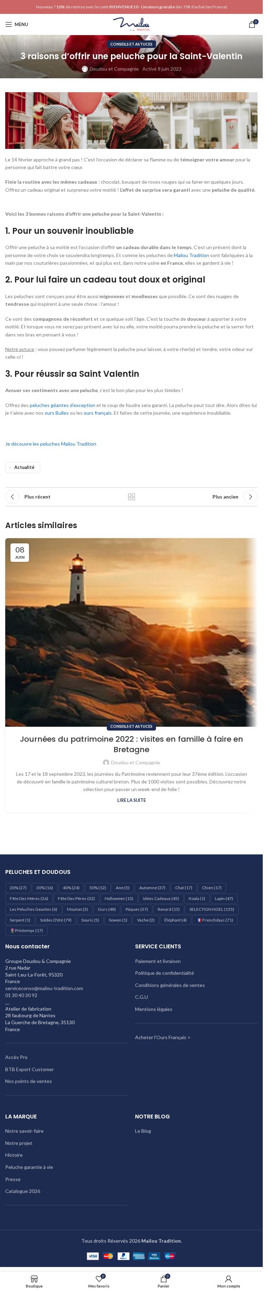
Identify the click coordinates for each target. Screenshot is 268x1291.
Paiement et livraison (158, 961)
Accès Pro (16, 1057)
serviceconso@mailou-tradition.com (44, 988)
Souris (90, 920)
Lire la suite (131, 800)
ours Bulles (57, 413)
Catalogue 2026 (22, 1191)
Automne (152, 887)
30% (44, 887)
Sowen (118, 920)
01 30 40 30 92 (21, 995)
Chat (183, 887)
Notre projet (18, 1143)
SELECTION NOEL (211, 909)
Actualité (24, 467)
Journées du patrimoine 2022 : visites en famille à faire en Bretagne (131, 744)
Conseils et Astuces (131, 44)
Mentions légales (153, 1009)
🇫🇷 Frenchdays (214, 920)
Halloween (119, 898)
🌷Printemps (26, 930)
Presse (13, 1179)
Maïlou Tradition (191, 255)
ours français (98, 413)
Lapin (224, 898)
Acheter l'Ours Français (160, 1037)
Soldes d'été (56, 920)
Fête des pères (76, 898)
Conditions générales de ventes (170, 985)
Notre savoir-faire (24, 1131)
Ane (122, 887)
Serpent (20, 920)
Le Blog (143, 1131)
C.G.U (141, 997)
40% (71, 887)
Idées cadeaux (161, 898)
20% (18, 887)
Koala (197, 898)
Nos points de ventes (28, 1081)
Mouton (77, 909)
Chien (212, 887)
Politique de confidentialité (164, 973)
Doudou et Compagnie (114, 69)
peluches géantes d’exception (62, 405)
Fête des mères (29, 898)
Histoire (14, 1155)
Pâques (137, 909)
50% (97, 887)
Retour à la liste (131, 497)
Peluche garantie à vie (29, 1167)
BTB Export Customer (29, 1069)
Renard (169, 909)
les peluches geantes (33, 909)
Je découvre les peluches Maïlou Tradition (50, 444)
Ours (107, 909)
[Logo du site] (131, 24)
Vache (146, 920)
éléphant (175, 920)
